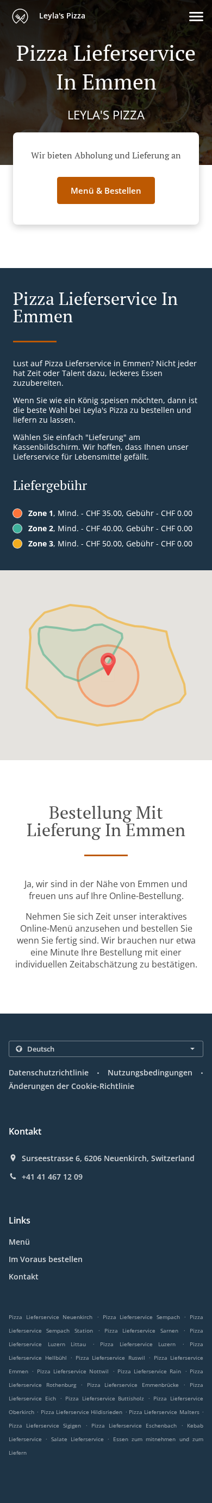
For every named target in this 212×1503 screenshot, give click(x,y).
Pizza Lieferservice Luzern (138, 1344)
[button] (196, 16)
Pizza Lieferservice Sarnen (141, 1330)
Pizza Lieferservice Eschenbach (134, 1425)
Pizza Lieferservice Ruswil (110, 1357)
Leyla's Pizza (61, 15)
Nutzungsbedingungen (150, 1072)
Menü (19, 1242)
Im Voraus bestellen (46, 1259)
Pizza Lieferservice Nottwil (73, 1371)
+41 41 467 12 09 (52, 1177)
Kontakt (24, 1276)
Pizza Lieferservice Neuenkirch (50, 1317)
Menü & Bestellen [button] (106, 190)
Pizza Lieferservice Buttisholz (105, 1398)
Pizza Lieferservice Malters (164, 1412)
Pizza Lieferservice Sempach (141, 1317)
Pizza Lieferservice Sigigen (45, 1425)
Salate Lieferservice (79, 1439)
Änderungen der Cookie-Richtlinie (71, 1086)
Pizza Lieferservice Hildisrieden (82, 1412)
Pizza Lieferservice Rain (149, 1371)
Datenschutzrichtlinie (49, 1072)
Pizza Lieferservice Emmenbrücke (133, 1385)
